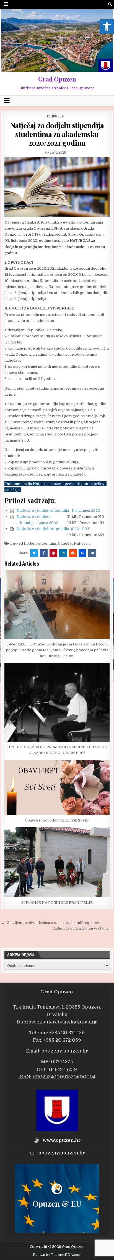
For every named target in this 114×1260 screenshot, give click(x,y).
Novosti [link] (58, 116)
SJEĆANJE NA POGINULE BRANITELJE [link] (57, 903)
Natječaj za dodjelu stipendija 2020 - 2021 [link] (54, 529)
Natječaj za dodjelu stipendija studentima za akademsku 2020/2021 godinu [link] (57, 133)
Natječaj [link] (65, 543)
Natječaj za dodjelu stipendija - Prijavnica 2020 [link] (58, 510)
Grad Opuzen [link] (57, 79)
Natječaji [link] (82, 543)
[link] (107, 26)
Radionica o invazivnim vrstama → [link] (82, 928)
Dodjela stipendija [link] (40, 543)
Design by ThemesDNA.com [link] (57, 1255)
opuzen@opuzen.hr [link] (65, 1051)
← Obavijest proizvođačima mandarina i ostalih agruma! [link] (50, 923)
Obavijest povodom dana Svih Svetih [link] (57, 820)
